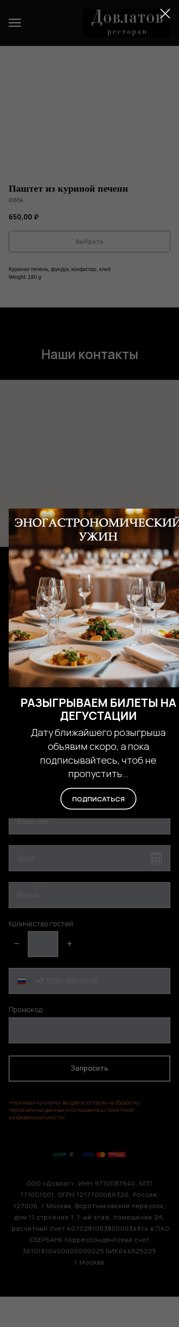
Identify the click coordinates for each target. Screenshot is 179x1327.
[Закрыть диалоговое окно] (165, 13)
